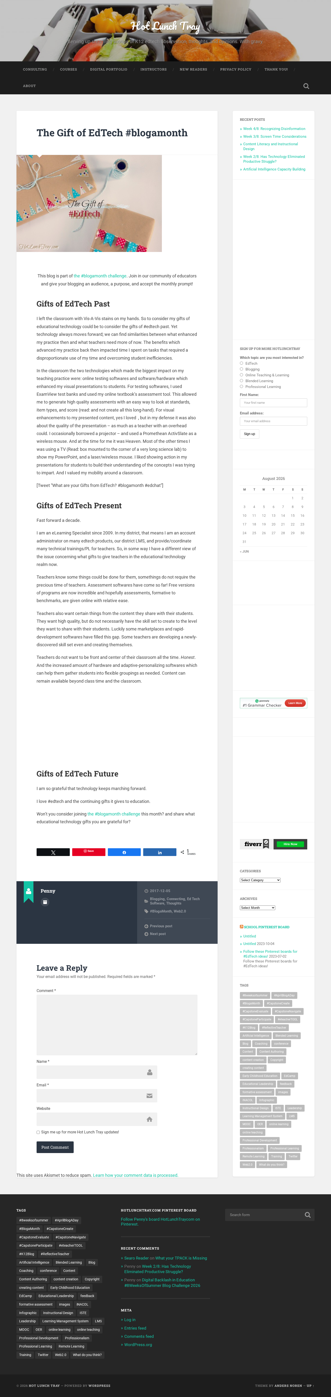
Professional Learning (284, 1148)
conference (281, 1043)
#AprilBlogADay (284, 995)
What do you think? (271, 1164)
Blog (245, 1043)
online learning (279, 1124)
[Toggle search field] (306, 86)
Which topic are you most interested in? (272, 357)
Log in (129, 1319)
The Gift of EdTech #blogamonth (112, 132)
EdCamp (289, 1076)
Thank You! (276, 69)
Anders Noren (288, 1386)
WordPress (99, 1386)
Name (43, 1062)
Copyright (276, 1060)
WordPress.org (138, 1344)
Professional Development (260, 1140)
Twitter (293, 1156)
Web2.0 (180, 911)
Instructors (154, 69)
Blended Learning (287, 1035)
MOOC (247, 1124)
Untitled (249, 936)
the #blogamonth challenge (100, 275)
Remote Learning (254, 1156)
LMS (292, 1116)
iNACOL (248, 1100)
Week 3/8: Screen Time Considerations (275, 136)
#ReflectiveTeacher (274, 1027)
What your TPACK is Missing (181, 1258)
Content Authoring (272, 1051)
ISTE (278, 1108)
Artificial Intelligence (256, 1035)
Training (276, 1156)
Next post (158, 934)
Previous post (161, 926)
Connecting (176, 899)
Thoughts (173, 903)
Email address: (252, 413)
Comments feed (139, 1336)
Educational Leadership (258, 1084)
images (283, 1092)
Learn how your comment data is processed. (136, 1175)
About (29, 86)
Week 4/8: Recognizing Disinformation (274, 129)
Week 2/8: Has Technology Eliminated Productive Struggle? (274, 159)
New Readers (193, 69)
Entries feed (135, 1328)
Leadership (295, 1108)
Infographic (266, 1100)
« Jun (244, 551)
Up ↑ (311, 1386)
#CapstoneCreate (278, 1003)
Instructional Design (256, 1108)
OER (260, 1124)
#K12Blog (249, 1027)
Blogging (157, 899)
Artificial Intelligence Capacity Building (274, 169)
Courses (68, 69)
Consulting (35, 69)
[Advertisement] (117, 724)
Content (248, 1051)
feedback (286, 1084)
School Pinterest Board (267, 927)
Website (43, 1109)
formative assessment (257, 1092)
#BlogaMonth (161, 911)
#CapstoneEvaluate (255, 1011)
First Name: (249, 395)
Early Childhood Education (260, 1076)
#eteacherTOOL (288, 1019)
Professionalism (253, 1148)
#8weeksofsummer (255, 995)
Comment (46, 991)
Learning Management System (263, 1116)
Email (43, 1085)
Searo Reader (136, 1258)
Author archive (45, 902)
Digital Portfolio (108, 69)
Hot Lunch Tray (165, 25)
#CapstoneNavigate (288, 1011)
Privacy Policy (236, 69)
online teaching (253, 1132)
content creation (253, 1060)
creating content (253, 1068)
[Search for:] (270, 1215)
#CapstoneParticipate (257, 1019)
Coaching (261, 1043)
